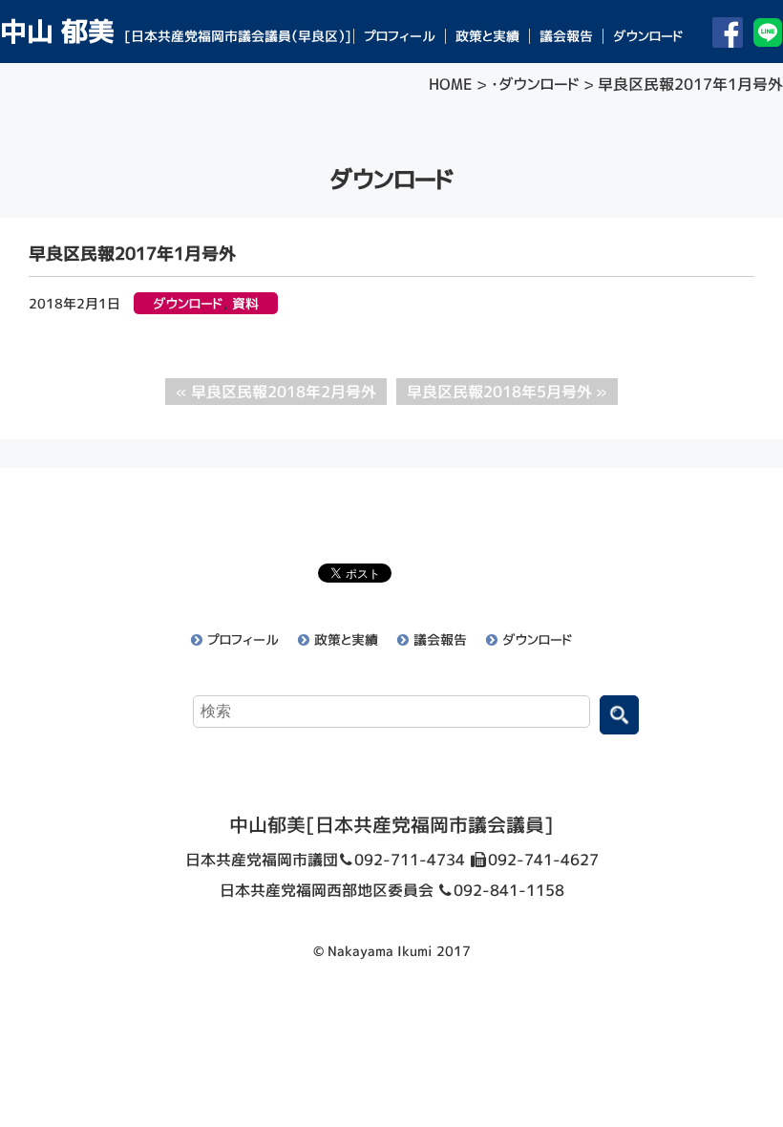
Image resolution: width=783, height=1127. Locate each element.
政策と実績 (487, 36)
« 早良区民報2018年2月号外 (276, 391)
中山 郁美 (175, 31)
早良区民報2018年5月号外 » (507, 391)
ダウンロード (648, 36)
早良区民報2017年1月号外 (132, 254)
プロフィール (399, 36)
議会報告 (566, 36)
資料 (245, 303)
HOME (451, 84)
